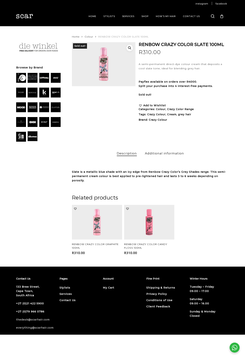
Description (127, 153)
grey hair (184, 114)
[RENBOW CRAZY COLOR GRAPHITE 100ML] (97, 222)
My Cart (108, 287)
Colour (89, 36)
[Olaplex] (56, 107)
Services (66, 294)
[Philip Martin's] (21, 122)
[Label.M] (56, 93)
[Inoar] (21, 93)
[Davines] (32, 136)
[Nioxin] (32, 107)
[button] (129, 48)
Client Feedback (158, 306)
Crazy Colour (156, 114)
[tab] (126, 153)
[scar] (44, 122)
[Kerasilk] (32, 93)
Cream (171, 114)
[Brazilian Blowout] (32, 78)
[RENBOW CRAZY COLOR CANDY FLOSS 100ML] (149, 222)
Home (76, 36)
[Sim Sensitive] (21, 137)
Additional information (164, 153)
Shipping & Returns (160, 287)
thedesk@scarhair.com (33, 319)
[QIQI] (32, 122)
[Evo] (56, 78)
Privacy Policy (156, 294)
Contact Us (68, 300)
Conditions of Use (159, 300)
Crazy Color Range (180, 109)
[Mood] (21, 107)
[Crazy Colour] (44, 78)
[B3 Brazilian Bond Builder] (21, 78)
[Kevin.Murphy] (44, 93)
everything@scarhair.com (35, 327)
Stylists (65, 287)
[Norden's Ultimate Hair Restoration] (44, 107)
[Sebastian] (56, 122)
